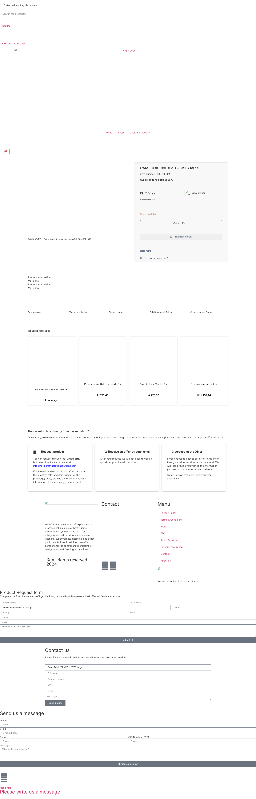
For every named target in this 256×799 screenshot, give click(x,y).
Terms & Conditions (172, 519)
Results (6, 25)
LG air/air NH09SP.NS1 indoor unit (51, 389)
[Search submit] (3, 20)
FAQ (163, 533)
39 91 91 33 (108, 533)
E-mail (3, 729)
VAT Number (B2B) (138, 737)
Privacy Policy (168, 512)
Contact (165, 553)
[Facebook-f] (105, 566)
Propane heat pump (172, 546)
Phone (3, 737)
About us (166, 560)
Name (3, 720)
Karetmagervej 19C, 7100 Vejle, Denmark (124, 542)
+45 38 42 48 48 (111, 514)
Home (108, 132)
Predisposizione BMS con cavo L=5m (102, 384)
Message (5, 745)
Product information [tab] (39, 277)
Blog (163, 526)
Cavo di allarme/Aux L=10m (153, 384)
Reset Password (170, 540)
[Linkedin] (113, 566)
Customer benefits (140, 132)
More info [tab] (33, 280)
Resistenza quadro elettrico (204, 384)
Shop (121, 132)
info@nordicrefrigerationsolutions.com (54, 465)
